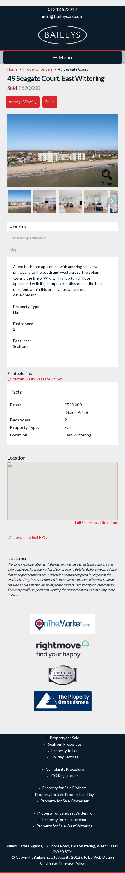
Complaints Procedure (65, 769)
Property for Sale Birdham (64, 788)
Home (12, 69)
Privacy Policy (73, 863)
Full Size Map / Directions (96, 522)
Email (49, 101)
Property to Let (64, 750)
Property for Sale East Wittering (65, 813)
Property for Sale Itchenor (64, 819)
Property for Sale (37, 69)
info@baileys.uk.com (62, 16)
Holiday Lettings (64, 757)
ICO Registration (64, 775)
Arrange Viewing (23, 101)
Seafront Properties (64, 744)
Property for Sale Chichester (65, 801)
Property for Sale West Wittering (64, 826)
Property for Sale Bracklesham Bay (64, 794)
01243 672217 (62, 9)
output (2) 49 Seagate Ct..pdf (38, 379)
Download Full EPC (30, 537)
